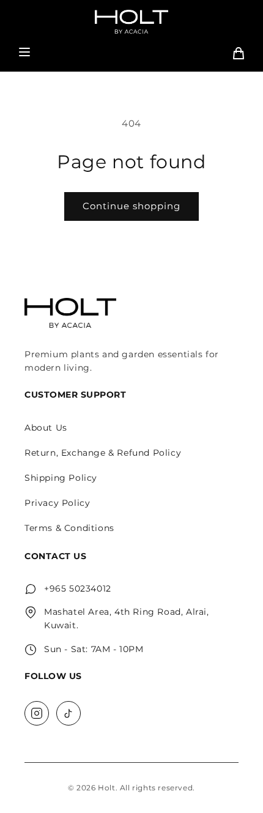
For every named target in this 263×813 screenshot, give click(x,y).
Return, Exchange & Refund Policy (102, 452)
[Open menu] (24, 53)
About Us (45, 427)
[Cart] (238, 53)
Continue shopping (131, 206)
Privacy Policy (57, 502)
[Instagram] (36, 713)
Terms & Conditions (69, 527)
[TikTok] (68, 713)
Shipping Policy (60, 477)
